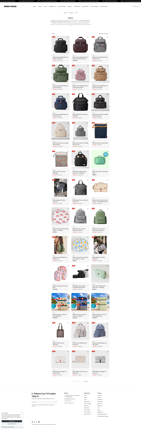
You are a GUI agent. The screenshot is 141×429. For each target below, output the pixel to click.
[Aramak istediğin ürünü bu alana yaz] (133, 6)
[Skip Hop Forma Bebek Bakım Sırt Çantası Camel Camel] (100, 73)
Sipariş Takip (100, 401)
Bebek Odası (86, 407)
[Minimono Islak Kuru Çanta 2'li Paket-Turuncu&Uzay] (80, 302)
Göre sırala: (101, 33)
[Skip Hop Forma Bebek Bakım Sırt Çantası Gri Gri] (100, 45)
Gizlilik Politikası (4, 426)
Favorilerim (99, 403)
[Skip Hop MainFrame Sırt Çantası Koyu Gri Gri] (80, 188)
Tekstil (85, 399)
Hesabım (99, 397)
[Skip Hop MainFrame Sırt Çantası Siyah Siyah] (80, 102)
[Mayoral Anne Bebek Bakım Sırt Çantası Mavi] (100, 330)
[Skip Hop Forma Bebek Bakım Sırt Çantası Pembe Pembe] (80, 73)
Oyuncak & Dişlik (87, 403)
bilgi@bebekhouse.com (70, 398)
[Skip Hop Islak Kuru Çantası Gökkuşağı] (60, 159)
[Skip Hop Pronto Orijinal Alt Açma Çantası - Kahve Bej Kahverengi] (100, 188)
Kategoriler (71, 12)
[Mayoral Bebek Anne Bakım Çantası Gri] (60, 188)
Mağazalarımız (100, 412)
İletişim (98, 410)
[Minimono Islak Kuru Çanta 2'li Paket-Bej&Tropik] (60, 302)
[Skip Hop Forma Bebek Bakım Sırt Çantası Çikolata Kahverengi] (80, 45)
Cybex (85, 395)
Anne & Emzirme (87, 414)
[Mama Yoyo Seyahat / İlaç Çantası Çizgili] (100, 159)
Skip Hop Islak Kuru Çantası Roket (100, 143)
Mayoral (85, 397)
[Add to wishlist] (68, 37)
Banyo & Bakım (87, 410)
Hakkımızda (99, 405)
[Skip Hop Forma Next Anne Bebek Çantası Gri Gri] (80, 130)
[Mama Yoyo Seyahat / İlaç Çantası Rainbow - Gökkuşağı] (60, 216)
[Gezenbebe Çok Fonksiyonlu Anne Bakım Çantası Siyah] (80, 273)
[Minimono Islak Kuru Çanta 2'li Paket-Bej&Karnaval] (100, 302)
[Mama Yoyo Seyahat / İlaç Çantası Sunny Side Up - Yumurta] (80, 245)
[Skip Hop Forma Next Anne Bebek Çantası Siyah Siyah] (100, 102)
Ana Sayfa (65, 12)
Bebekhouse (37, 424)
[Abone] (56, 402)
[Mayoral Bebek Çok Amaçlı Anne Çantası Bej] (80, 359)
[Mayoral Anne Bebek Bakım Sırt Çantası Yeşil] (60, 245)
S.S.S (98, 407)
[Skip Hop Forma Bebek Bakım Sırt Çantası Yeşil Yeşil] (60, 73)
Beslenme (86, 405)
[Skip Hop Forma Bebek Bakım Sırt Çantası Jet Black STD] (60, 45)
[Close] (22, 413)
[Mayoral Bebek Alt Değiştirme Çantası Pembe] (60, 359)
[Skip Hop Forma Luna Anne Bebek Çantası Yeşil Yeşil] (100, 216)
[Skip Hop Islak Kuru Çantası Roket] (100, 130)
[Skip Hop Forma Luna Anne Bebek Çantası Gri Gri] (80, 216)
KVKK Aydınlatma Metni (102, 414)
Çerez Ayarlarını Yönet (12, 423)
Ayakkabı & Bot (87, 401)
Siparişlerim (99, 399)
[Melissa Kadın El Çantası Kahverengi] (60, 330)
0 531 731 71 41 (68, 401)
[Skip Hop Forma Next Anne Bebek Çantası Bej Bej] (60, 130)
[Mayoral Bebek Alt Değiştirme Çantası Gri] (100, 359)
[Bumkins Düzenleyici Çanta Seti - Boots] (60, 273)
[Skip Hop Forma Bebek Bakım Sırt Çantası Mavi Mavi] (60, 102)
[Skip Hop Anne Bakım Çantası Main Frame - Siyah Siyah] (80, 159)
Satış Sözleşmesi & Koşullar (102, 416)
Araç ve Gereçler (87, 412)
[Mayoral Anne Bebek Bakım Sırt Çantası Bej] (80, 330)
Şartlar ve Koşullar (11, 426)
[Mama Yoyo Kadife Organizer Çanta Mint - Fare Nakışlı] (100, 273)
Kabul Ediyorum (12, 421)
